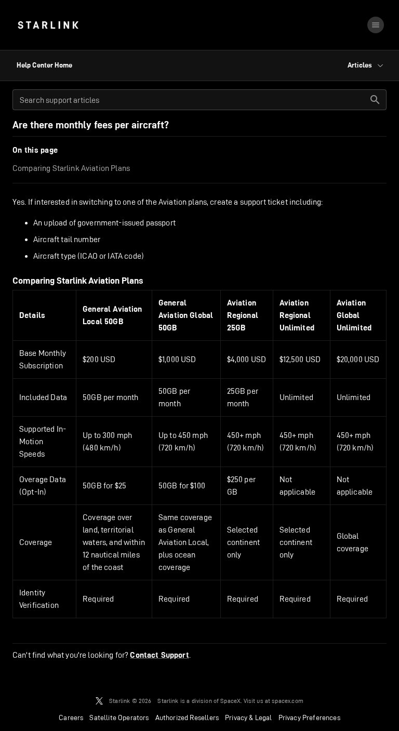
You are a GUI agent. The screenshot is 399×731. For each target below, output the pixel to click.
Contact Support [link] (159, 655)
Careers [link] (71, 717)
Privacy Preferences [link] (309, 717)
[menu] (375, 25)
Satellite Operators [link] (119, 717)
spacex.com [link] (287, 700)
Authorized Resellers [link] (187, 717)
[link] (48, 25)
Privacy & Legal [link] (248, 717)
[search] (375, 99)
